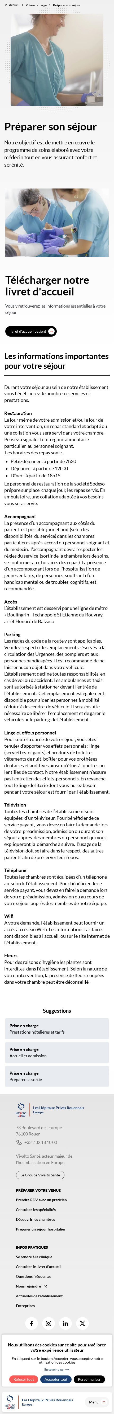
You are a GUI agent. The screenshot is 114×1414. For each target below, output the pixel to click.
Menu (94, 1402)
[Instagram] (48, 1323)
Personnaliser (89, 1379)
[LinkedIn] (65, 1323)
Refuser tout (24, 1379)
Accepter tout (56, 1379)
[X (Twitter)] (82, 1323)
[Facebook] (31, 1323)
